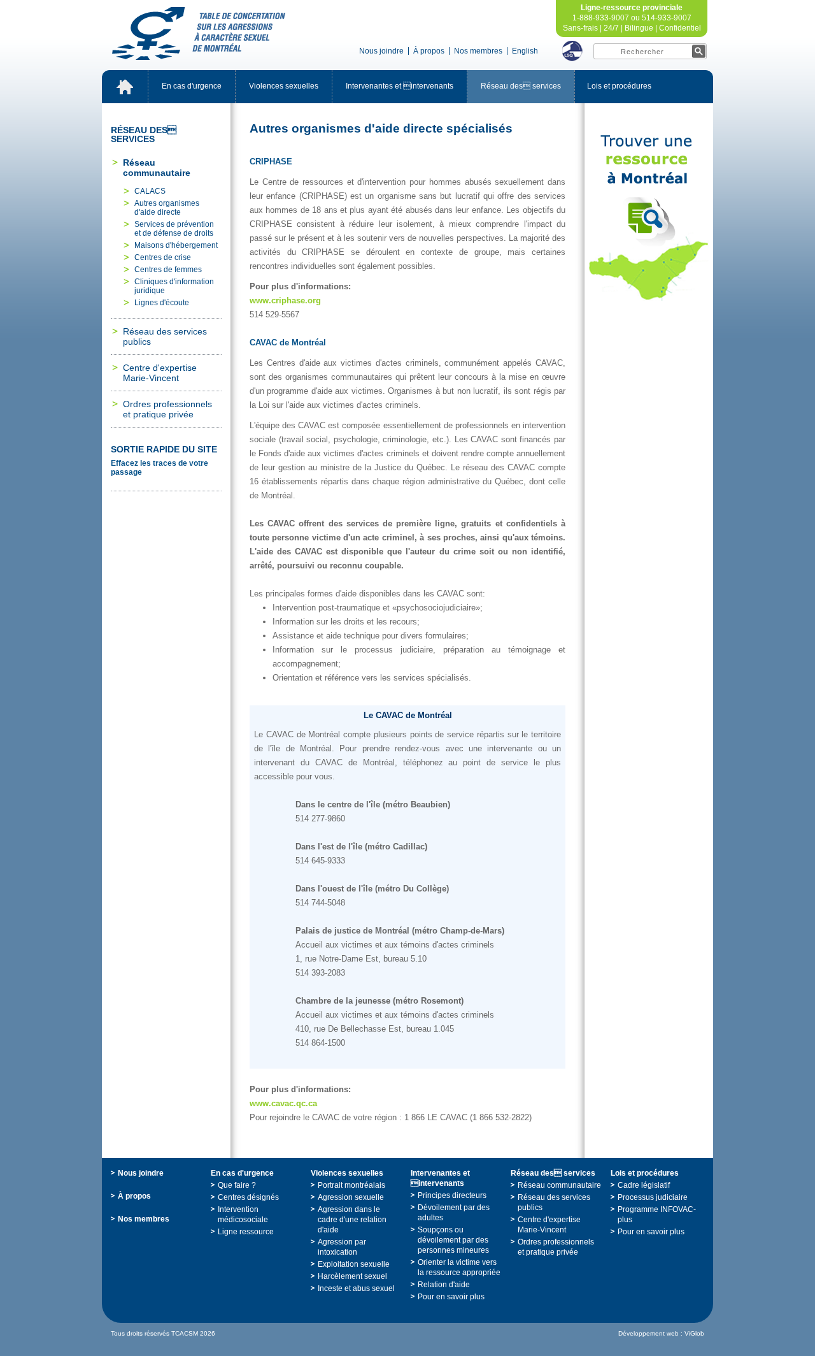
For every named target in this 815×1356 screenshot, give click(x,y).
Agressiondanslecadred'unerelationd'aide (352, 1219)
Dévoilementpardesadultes (454, 1212)
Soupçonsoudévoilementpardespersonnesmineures (453, 1240)
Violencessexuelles (283, 86)
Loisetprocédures (619, 86)
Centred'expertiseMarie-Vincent (160, 373)
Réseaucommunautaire (156, 167)
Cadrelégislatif (644, 1185)
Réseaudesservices (521, 86)
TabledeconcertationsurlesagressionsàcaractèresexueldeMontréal (198, 33)
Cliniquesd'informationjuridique (174, 286)
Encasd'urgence (192, 86)
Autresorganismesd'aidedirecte (166, 208)
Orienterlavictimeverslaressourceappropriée (459, 1267)
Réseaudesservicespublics (165, 336)
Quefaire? (237, 1185)
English (525, 51)
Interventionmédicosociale (243, 1214)
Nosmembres (478, 51)
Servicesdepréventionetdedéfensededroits (174, 229)
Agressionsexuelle (351, 1197)
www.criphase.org (285, 300)
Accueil (125, 86)
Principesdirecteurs (452, 1195)
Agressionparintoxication (342, 1247)
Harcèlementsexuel (352, 1276)
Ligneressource (246, 1231)
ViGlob (694, 1333)
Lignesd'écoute (161, 302)
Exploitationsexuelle (354, 1264)
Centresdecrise (162, 257)
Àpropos (428, 51)
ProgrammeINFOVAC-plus (657, 1214)
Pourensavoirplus (451, 1296)
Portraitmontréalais (351, 1185)
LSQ (572, 51)
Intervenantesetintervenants (399, 86)
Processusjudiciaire (653, 1197)
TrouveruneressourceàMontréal (649, 218)
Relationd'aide (444, 1284)
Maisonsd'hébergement (176, 245)
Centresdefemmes (168, 269)
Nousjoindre (381, 51)
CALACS (150, 191)
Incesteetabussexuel (356, 1288)
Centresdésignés (248, 1197)
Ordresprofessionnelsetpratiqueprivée (167, 409)
